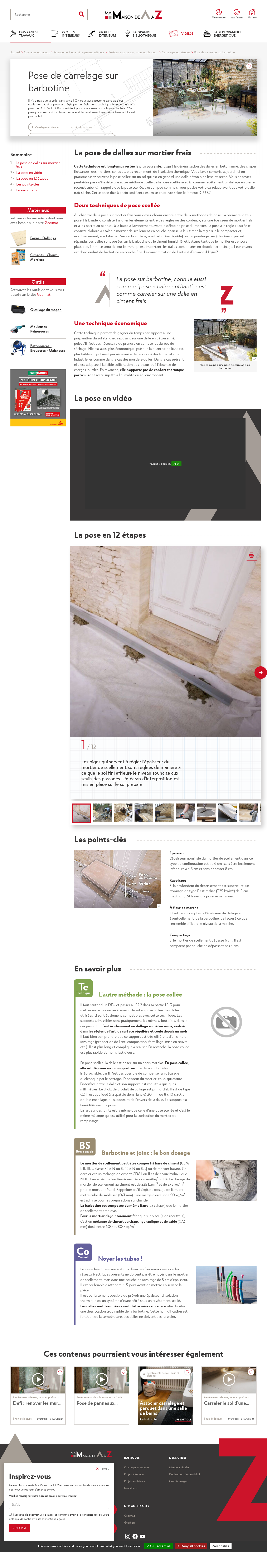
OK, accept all (160, 1546)
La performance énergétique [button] (228, 33)
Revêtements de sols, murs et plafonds (133, 52)
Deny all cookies (192, 1546)
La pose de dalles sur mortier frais (38, 164)
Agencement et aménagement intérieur (79, 52)
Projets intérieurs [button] (71, 33)
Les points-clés (27, 184)
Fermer (104, 1468)
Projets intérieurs (134, 1474)
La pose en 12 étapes (32, 178)
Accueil (15, 52)
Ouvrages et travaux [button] (30, 33)
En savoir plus (26, 190)
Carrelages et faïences (176, 52)
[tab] (81, 813)
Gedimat (51, 222)
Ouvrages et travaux (37, 52)
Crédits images (178, 1481)
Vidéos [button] (187, 33)
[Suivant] (260, 672)
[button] (225, 340)
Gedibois (129, 1522)
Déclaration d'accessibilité (184, 1474)
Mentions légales (179, 1467)
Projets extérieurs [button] (107, 33)
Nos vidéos (130, 1488)
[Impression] (252, 555)
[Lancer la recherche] (81, 14)
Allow (176, 463)
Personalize (220, 1546)
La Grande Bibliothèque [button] (144, 33)
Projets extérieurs (134, 1481)
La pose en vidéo (29, 172)
